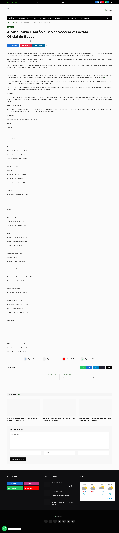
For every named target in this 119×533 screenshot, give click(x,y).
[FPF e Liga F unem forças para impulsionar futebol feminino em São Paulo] (59, 407)
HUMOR (35, 18)
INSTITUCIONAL (85, 18)
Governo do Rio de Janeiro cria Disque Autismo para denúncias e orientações (39, 2)
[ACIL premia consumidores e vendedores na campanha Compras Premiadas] (47, 493)
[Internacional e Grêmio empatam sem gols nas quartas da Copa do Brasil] (23, 407)
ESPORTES (10, 27)
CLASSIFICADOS (58, 18)
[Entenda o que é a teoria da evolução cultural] (47, 502)
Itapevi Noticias (12, 387)
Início (17, 22)
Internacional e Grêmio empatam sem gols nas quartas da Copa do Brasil (22, 419)
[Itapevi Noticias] (19, 10)
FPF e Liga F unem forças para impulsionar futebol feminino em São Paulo (59, 419)
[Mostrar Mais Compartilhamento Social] (47, 45)
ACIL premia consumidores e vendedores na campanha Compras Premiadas (63, 494)
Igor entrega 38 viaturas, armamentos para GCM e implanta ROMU (82, 377)
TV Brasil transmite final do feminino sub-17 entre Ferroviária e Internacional (95, 419)
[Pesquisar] (111, 2)
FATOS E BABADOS (24, 18)
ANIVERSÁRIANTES (45, 18)
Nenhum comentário (24, 41)
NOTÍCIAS (11, 18)
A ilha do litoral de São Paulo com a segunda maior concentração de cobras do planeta (33, 378)
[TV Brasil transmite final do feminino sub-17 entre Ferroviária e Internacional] (95, 407)
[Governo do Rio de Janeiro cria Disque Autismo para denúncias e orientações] (47, 484)
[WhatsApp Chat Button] (4, 528)
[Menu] (109, 18)
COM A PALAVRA (71, 18)
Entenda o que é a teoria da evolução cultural (62, 503)
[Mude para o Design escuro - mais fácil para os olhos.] (107, 18)
